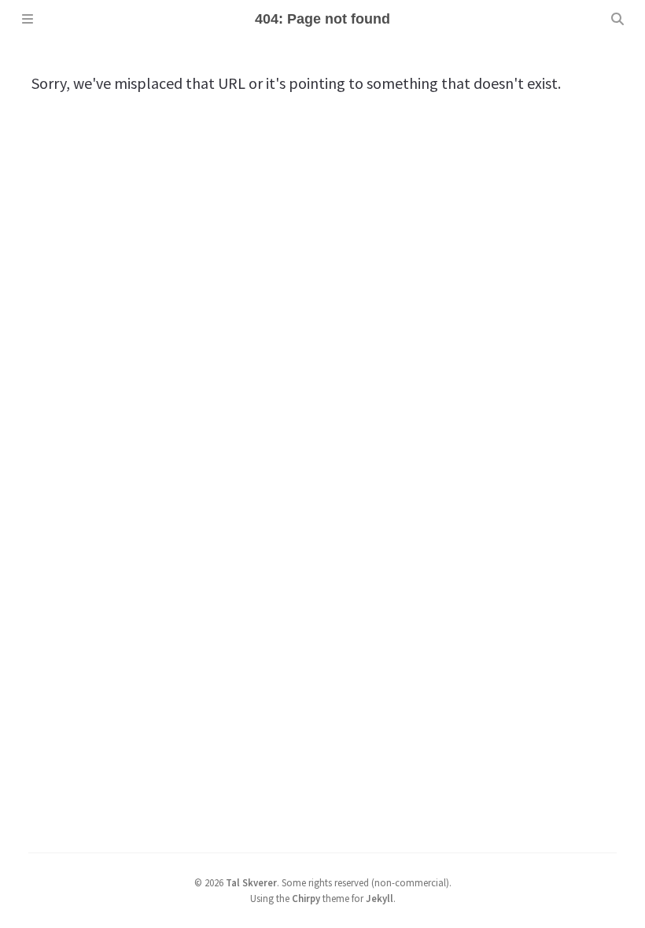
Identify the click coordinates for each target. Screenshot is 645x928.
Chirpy (306, 898)
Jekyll (379, 898)
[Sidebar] (27, 19)
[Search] (617, 19)
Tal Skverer (251, 882)
